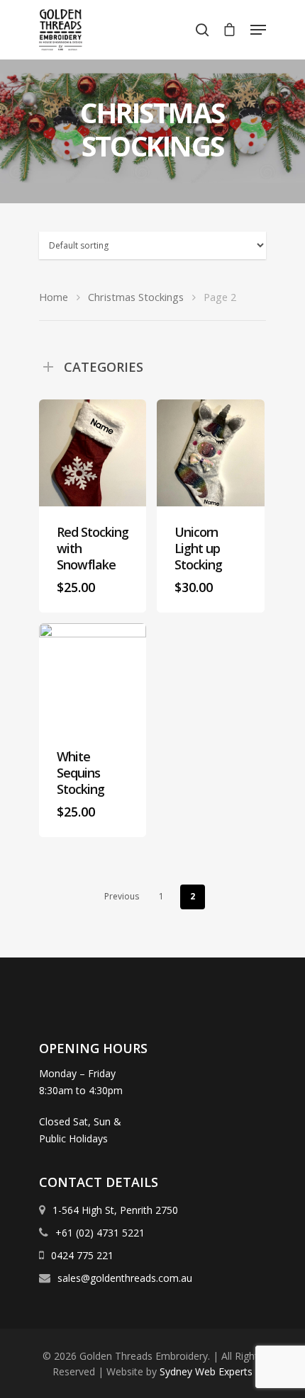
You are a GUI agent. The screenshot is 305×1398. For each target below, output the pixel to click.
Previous (121, 896)
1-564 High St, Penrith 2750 (114, 1210)
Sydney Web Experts (206, 1371)
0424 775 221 (80, 1255)
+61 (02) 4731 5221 (98, 1232)
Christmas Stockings (136, 297)
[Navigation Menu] (258, 30)
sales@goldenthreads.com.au (124, 1278)
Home (53, 297)
